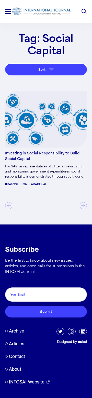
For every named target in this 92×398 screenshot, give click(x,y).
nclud (82, 341)
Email (11, 282)
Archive (16, 331)
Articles (16, 344)
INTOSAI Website (26, 382)
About (15, 369)
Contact (17, 356)
